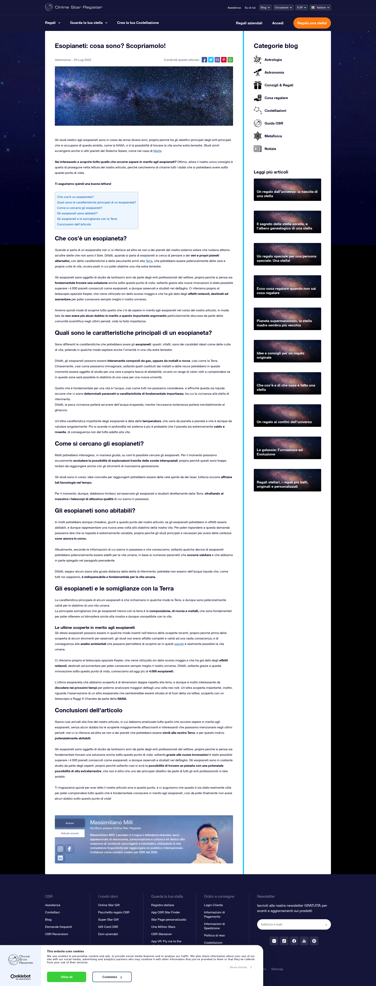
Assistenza (234, 7)
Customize (109, 977)
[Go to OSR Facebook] (294, 940)
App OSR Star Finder (165, 912)
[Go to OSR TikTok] (284, 940)
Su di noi (250, 7)
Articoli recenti (70, 833)
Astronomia (63, 59)
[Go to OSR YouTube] (304, 940)
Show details (238, 967)
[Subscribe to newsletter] (326, 924)
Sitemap (277, 969)
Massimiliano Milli (111, 822)
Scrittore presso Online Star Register (115, 828)
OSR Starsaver (161, 934)
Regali (50, 22)
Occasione (281, 7)
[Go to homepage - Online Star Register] (73, 7)
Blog (263, 7)
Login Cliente (213, 905)
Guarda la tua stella (86, 22)
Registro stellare (162, 905)
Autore (70, 823)
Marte (157, 151)
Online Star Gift (109, 905)
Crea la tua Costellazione (138, 22)
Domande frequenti (58, 926)
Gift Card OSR (108, 926)
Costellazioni (213, 942)
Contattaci (52, 912)
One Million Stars (163, 926)
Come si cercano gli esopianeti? (79, 207)
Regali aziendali (249, 23)
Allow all (66, 977)
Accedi (278, 23)
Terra (149, 261)
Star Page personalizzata (168, 919)
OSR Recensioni (56, 934)
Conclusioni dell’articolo (74, 224)
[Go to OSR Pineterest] (314, 940)
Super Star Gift (108, 919)
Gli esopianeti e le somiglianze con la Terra (87, 218)
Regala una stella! (312, 23)
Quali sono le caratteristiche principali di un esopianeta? (96, 202)
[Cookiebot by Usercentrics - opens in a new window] (21, 977)
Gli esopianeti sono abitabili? (77, 213)
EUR (300, 7)
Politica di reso (214, 935)
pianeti (179, 644)
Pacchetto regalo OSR (113, 912)
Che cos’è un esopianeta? (75, 197)
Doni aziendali (108, 934)
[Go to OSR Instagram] (274, 940)
